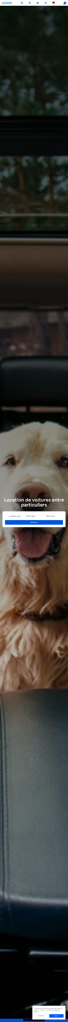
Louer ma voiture (38, 4)
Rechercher (34, 522)
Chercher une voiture (30, 4)
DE (53, 4)
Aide (46, 4)
